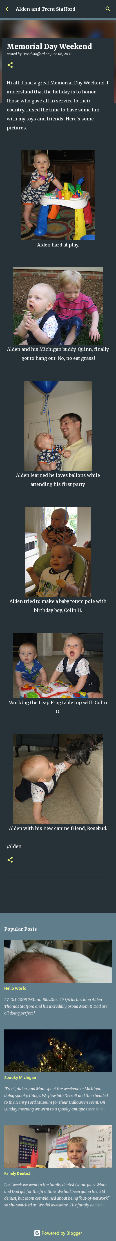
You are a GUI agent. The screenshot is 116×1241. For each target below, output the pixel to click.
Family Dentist (17, 1173)
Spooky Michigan (20, 1077)
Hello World (15, 988)
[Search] (108, 9)
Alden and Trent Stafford (45, 9)
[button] (10, 65)
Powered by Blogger (61, 1233)
